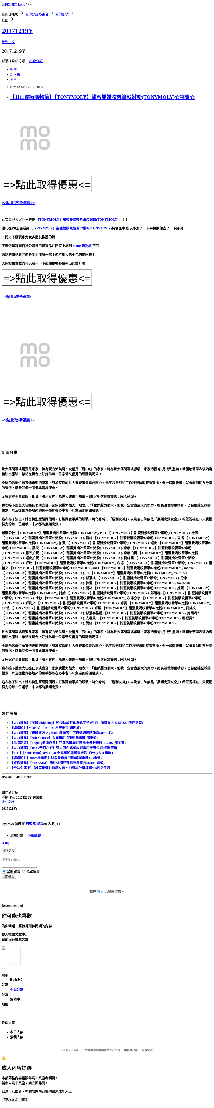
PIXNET (76, 1050)
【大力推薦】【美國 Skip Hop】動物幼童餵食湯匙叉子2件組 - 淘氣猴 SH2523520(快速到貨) (76, 722)
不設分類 (36, 61)
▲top (6, 843)
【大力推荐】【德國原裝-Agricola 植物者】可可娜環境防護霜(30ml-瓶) (61, 732)
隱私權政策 (131, 1050)
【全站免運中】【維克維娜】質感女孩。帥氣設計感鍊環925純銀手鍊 (60, 768)
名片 (13, 79)
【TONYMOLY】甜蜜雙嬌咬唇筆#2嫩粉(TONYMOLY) (77, 219)
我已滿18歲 (10, 1099)
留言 (40, 824)
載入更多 (8, 850)
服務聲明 (147, 1050)
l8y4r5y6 (8, 801)
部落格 (15, 74)
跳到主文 (8, 42)
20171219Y (17, 30)
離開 (24, 1099)
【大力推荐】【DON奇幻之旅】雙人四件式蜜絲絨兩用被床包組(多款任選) (64, 748)
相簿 (13, 69)
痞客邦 (31, 824)
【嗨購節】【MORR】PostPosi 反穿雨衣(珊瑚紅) (45, 727)
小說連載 (34, 835)
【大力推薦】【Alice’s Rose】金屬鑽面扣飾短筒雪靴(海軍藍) (54, 738)
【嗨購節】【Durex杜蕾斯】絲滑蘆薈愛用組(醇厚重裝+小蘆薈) (56, 758)
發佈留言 (8, 876)
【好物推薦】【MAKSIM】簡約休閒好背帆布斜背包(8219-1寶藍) (57, 763)
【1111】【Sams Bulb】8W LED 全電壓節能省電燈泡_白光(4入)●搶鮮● (61, 753)
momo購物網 (82, 246)
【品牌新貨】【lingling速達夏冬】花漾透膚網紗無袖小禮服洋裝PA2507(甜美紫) (68, 743)
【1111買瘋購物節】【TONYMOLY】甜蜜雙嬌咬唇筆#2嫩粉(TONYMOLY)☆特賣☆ (102, 97)
